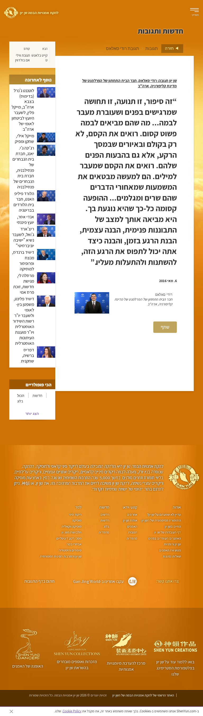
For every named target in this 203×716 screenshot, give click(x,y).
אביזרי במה (74, 544)
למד (78, 507)
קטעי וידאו (130, 507)
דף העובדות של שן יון (167, 532)
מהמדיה (132, 538)
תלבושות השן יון (71, 532)
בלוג (20, 401)
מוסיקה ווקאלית (71, 526)
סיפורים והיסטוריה (70, 550)
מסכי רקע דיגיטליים (68, 538)
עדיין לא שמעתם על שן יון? (164, 514)
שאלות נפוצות (172, 556)
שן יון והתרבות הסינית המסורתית (60, 556)
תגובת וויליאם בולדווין (22, 57)
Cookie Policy (72, 711)
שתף (165, 327)
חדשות (37, 395)
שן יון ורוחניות (172, 544)
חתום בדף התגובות (39, 581)
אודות (177, 507)
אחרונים (132, 514)
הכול (20, 395)
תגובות (151, 48)
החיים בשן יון (173, 526)
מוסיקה (76, 520)
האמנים (132, 526)
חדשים (104, 514)
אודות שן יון (130, 520)
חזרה (169, 48)
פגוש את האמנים (170, 550)
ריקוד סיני (75, 514)
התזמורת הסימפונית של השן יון (161, 520)
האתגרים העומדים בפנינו (164, 538)
